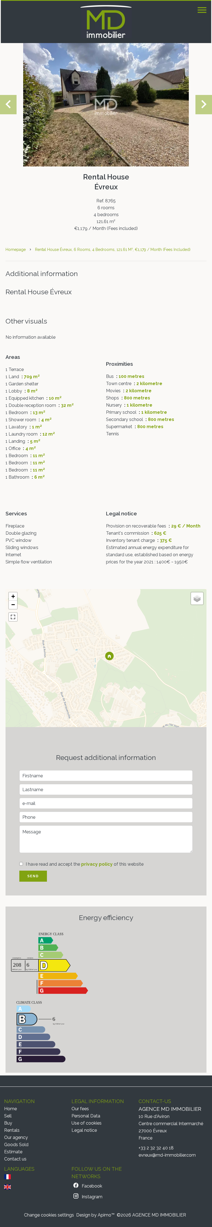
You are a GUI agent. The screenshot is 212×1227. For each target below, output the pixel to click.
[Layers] (197, 598)
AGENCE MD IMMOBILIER (170, 1109)
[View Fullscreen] (13, 617)
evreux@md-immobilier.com (167, 1155)
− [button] (13, 604)
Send (33, 876)
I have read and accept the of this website (85, 864)
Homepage (16, 249)
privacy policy (97, 864)
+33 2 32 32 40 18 (156, 1148)
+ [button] (13, 596)
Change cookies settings (49, 1215)
